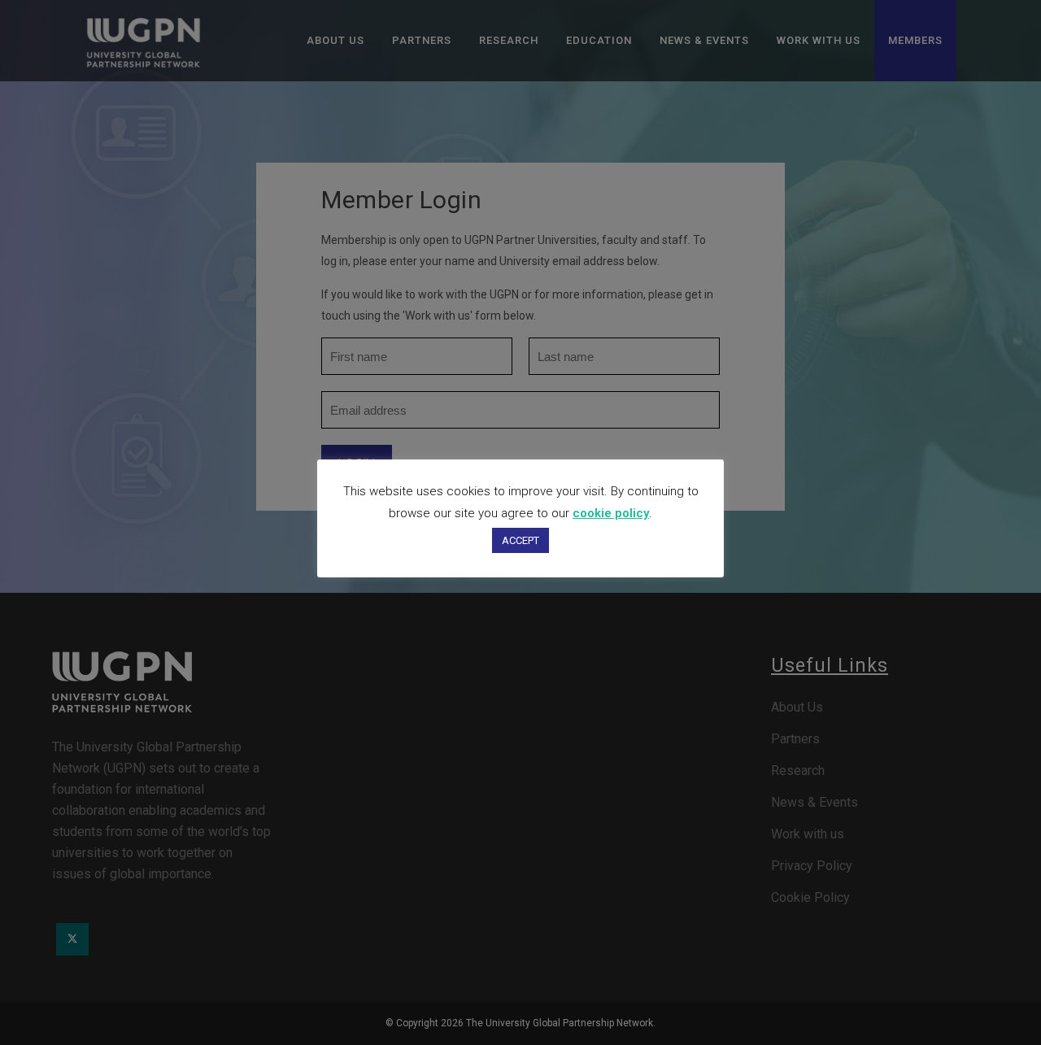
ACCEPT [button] (520, 540)
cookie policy (611, 513)
